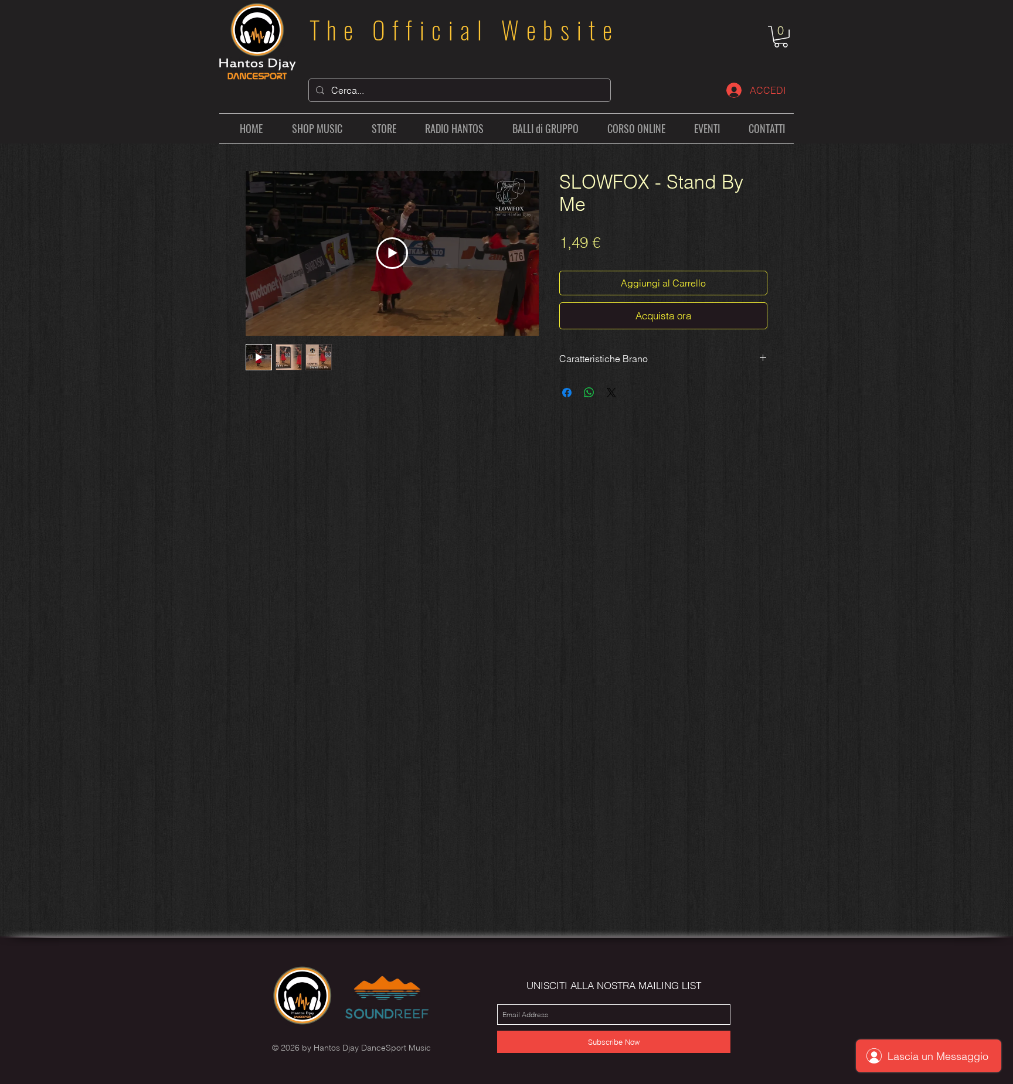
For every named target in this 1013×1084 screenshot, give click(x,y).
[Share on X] (611, 393)
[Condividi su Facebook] (567, 393)
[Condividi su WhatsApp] (589, 393)
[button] (781, 36)
